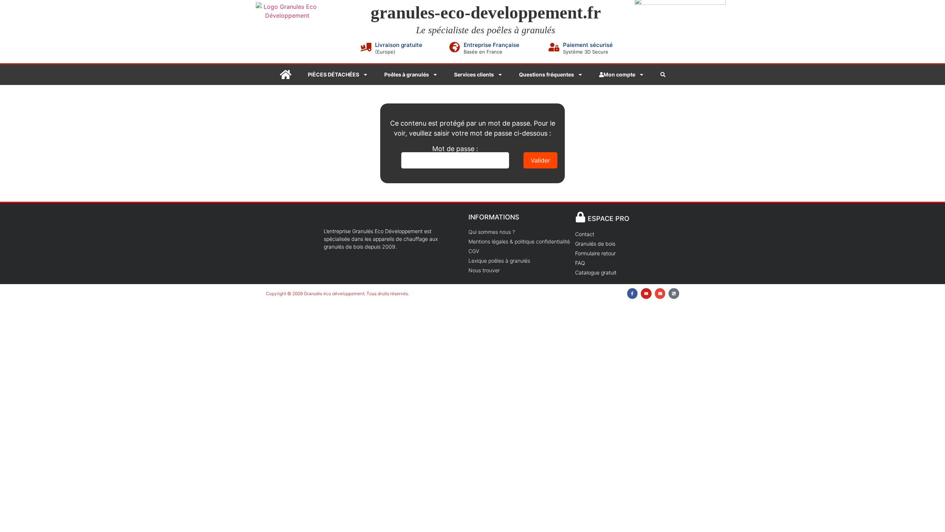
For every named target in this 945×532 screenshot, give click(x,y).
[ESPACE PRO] (580, 217)
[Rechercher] (663, 74)
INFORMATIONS (493, 217)
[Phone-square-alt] (674, 293)
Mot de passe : (455, 149)
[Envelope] (660, 293)
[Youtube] (646, 293)
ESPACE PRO (608, 218)
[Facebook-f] (632, 293)
